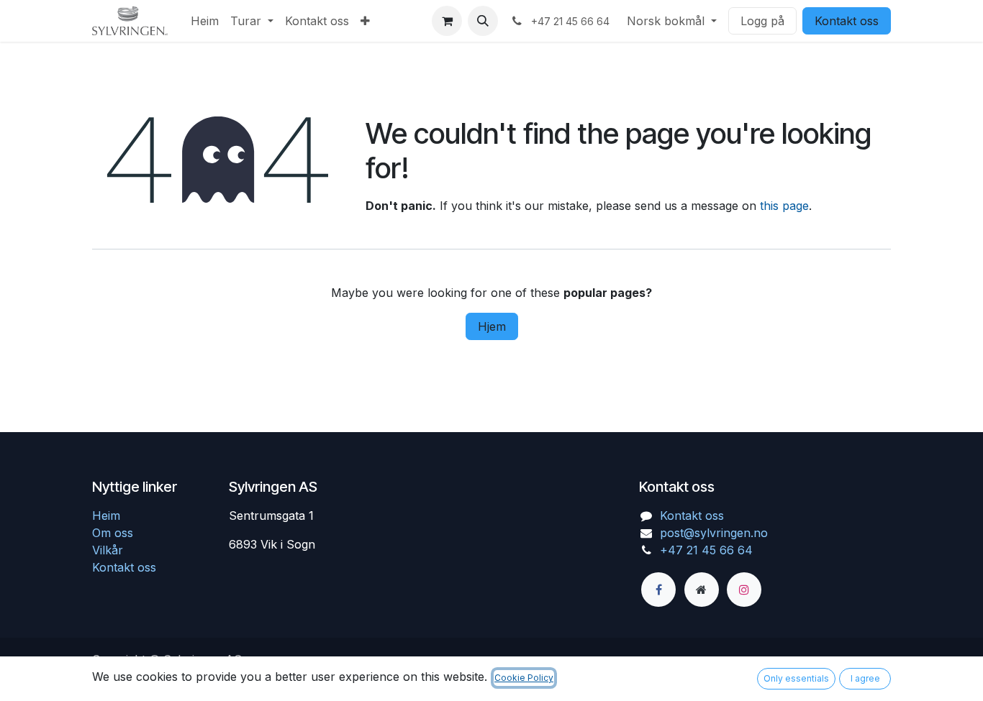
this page (784, 205)
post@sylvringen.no (714, 533)
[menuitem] (205, 20)
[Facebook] (658, 589)
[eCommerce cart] (447, 21)
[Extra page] (701, 589)
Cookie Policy (523, 677)
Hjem (492, 326)
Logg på (762, 21)
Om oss (112, 533)
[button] (483, 21)
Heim (106, 515)
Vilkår (107, 550)
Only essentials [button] (796, 678)
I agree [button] (865, 678)
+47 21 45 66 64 (706, 550)
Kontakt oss (847, 21)
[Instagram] (744, 589)
